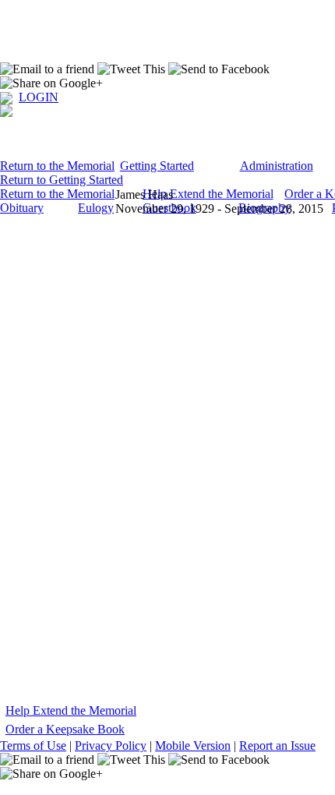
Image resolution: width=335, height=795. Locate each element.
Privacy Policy (110, 745)
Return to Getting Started (61, 179)
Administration (276, 165)
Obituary (22, 207)
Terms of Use (33, 745)
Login (38, 97)
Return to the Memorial (57, 165)
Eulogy (96, 207)
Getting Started (157, 165)
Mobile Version (193, 745)
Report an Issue (277, 745)
